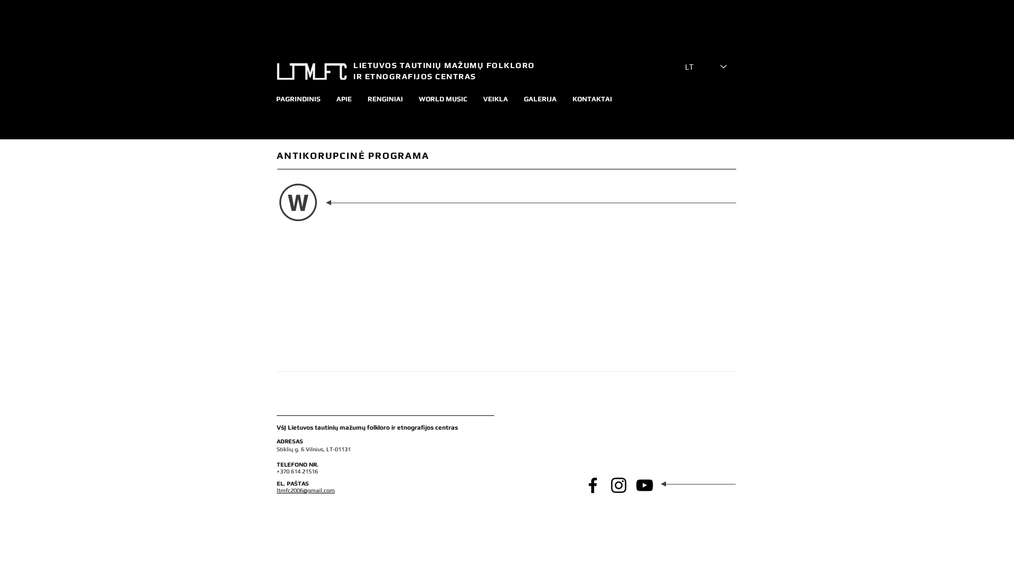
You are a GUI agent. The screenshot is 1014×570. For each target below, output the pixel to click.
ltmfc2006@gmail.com (306, 490)
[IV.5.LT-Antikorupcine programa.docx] (298, 204)
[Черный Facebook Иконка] (593, 485)
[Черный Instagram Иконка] (618, 485)
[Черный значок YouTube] (644, 485)
